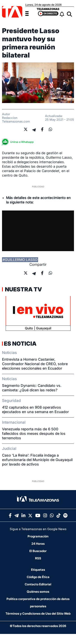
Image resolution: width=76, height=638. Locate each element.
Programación (38, 536)
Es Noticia (20, 343)
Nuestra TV (23, 289)
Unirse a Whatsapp (22, 141)
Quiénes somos (38, 592)
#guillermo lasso (20, 260)
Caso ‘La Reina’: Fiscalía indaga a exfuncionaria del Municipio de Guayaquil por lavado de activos (37, 459)
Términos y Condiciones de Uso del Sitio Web (38, 613)
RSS (38, 558)
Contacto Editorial (38, 584)
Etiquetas (38, 570)
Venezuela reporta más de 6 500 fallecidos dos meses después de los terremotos (33, 433)
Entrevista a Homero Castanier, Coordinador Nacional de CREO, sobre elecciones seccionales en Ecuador (35, 363)
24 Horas (38, 544)
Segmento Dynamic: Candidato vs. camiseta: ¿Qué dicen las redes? (31, 387)
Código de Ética (38, 577)
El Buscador (38, 551)
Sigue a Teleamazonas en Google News (38, 529)
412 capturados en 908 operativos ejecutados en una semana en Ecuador (35, 409)
